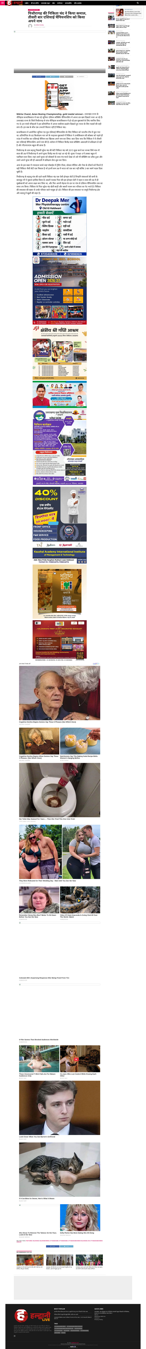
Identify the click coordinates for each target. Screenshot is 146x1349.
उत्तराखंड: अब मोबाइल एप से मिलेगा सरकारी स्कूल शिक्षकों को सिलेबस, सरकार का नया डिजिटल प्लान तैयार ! (111, 1312)
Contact (96, 1318)
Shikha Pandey (40, 25)
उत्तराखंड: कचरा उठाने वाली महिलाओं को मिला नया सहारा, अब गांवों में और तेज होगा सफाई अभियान (89, 1268)
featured (29, 1240)
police (63, 1332)
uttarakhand (54, 1240)
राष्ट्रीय (26, 3)
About (96, 1315)
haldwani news (44, 1240)
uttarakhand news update (74, 1326)
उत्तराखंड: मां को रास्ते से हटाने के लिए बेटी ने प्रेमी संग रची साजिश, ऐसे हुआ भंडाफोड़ (29, 1268)
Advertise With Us (99, 1316)
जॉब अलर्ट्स (77, 3)
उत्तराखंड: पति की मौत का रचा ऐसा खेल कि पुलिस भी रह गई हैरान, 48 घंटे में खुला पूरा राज (59, 1268)
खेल (53, 3)
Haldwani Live (75, 1342)
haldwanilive (78, 1328)
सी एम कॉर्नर (35, 3)
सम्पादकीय (68, 3)
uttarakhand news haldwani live (79, 1240)
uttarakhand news (60, 1326)
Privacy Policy (98, 1319)
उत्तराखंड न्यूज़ (45, 3)
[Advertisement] (73, 1288)
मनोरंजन (59, 3)
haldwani (36, 1240)
